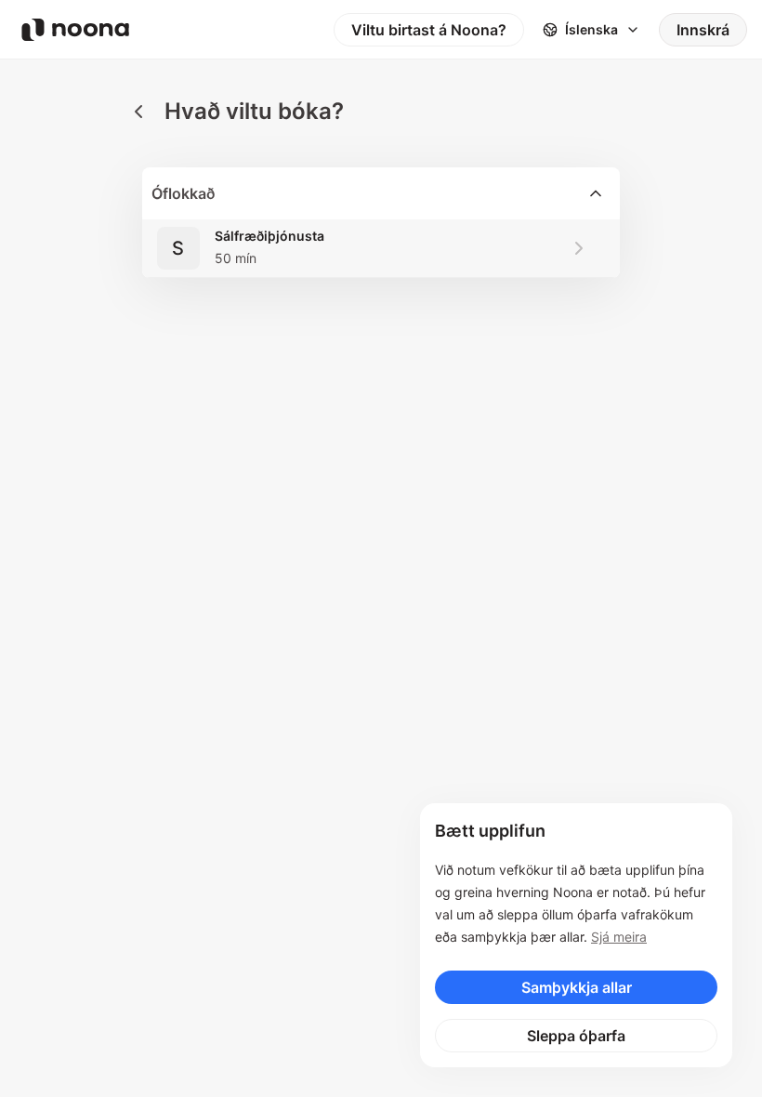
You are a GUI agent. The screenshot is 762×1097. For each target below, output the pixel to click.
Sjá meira (619, 937)
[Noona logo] (75, 30)
